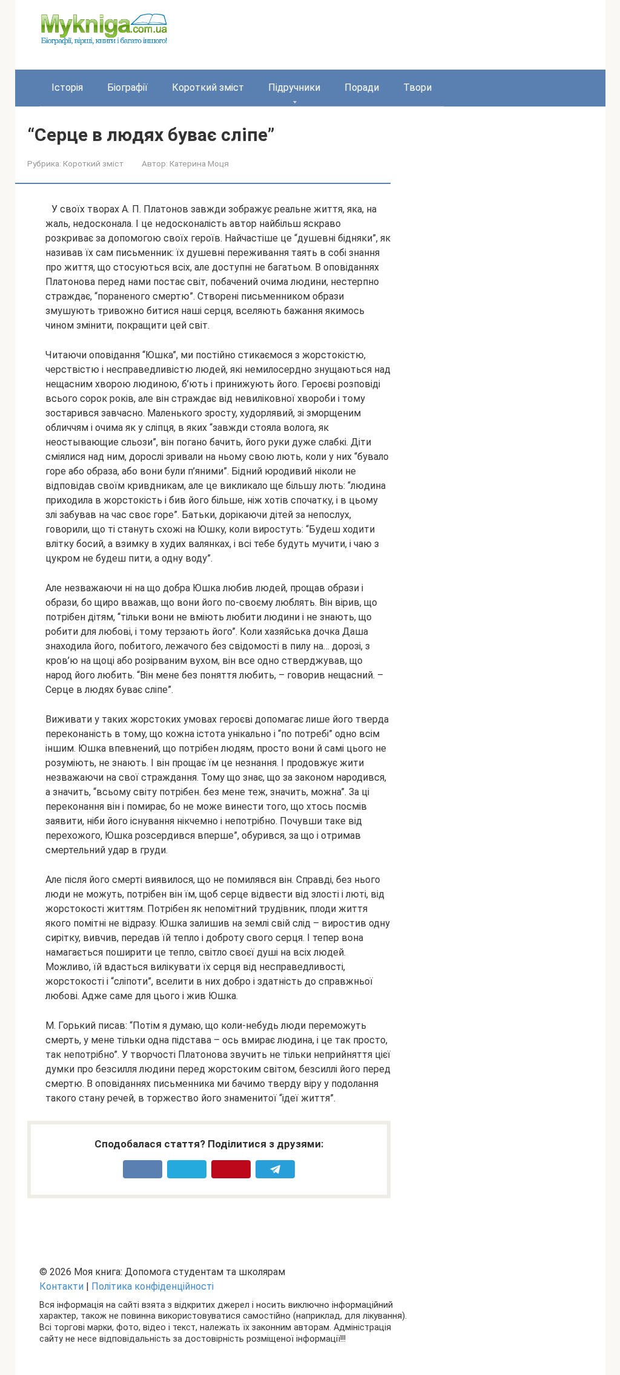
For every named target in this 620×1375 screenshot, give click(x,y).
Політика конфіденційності (152, 1286)
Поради (362, 87)
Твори (417, 87)
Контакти (61, 1286)
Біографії (127, 87)
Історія (67, 87)
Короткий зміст (208, 87)
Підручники (294, 87)
